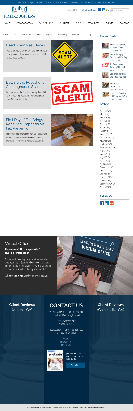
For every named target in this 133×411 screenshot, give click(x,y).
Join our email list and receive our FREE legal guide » (75, 356)
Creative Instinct (72, 407)
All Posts (5, 34)
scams (39, 34)
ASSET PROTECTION (24, 2)
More (74, 34)
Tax (15, 34)
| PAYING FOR (98, 2)
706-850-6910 (58, 312)
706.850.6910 (16, 275)
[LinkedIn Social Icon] (103, 9)
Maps (65, 338)
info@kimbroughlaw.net (88, 9)
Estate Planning (26, 34)
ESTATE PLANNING (38, 2)
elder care (49, 34)
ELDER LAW (74, 2)
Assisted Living (62, 34)
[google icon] (107, 9)
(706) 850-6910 (72, 9)
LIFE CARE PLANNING (86, 2)
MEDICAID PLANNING (62, 2)
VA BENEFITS (50, 2)
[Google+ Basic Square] (112, 203)
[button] (93, 23)
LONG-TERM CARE (109, 2)
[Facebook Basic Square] (99, 9)
